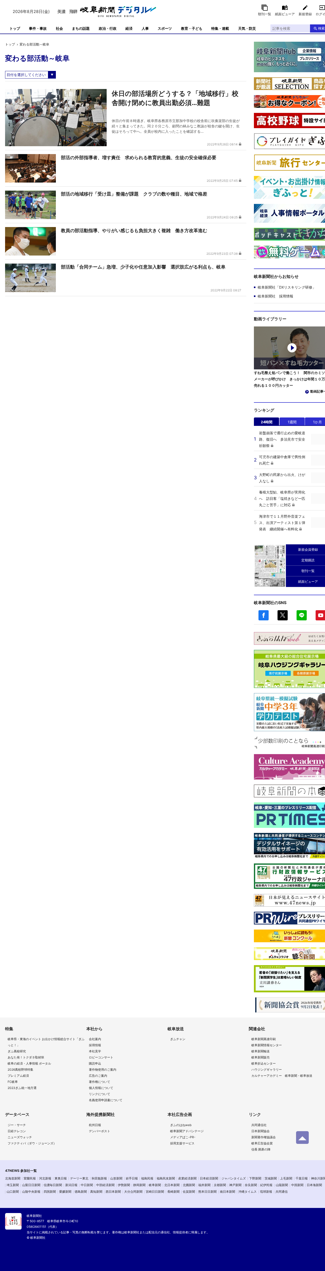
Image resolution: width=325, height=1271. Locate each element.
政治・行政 (108, 28)
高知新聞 (96, 1191)
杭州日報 (95, 1125)
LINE (302, 615)
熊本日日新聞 (207, 1191)
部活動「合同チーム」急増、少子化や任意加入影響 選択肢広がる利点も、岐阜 (143, 267)
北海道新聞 (12, 1178)
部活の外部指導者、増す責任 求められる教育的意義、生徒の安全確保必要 (138, 157)
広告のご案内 (98, 1076)
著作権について (99, 1082)
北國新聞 (189, 1185)
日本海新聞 (314, 1185)
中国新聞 (297, 1185)
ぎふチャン (177, 1039)
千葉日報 (302, 1178)
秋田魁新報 (99, 1178)
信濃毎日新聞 (53, 1185)
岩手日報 (132, 1178)
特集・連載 (220, 28)
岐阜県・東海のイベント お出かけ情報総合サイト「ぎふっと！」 (46, 1042)
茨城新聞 (271, 1178)
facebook (263, 615)
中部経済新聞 (105, 1185)
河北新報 (45, 1178)
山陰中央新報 (31, 1191)
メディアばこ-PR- (183, 1137)
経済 (129, 28)
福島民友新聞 (166, 1178)
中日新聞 (87, 1185)
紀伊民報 (266, 1185)
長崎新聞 (173, 1191)
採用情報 (95, 1045)
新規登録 (305, 14)
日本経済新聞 (209, 1178)
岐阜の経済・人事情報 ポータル (29, 1063)
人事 (145, 28)
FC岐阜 (13, 1082)
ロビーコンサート (101, 1057)
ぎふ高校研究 (17, 1051)
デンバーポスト (99, 1131)
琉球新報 (266, 1191)
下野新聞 (255, 1178)
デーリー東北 (79, 1178)
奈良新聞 (251, 1185)
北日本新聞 (172, 1185)
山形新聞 (116, 1178)
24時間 (266, 422)
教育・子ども (191, 28)
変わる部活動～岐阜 (34, 44)
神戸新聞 (235, 1185)
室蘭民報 (30, 1178)
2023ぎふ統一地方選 (22, 1088)
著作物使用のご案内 (102, 1069)
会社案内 (95, 1039)
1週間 (292, 422)
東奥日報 (61, 1178)
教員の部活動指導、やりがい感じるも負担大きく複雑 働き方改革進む (134, 230)
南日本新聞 (227, 1191)
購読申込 (95, 1063)
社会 (59, 28)
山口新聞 (13, 1191)
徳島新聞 (81, 1191)
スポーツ (165, 28)
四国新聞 (50, 1191)
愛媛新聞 (65, 1191)
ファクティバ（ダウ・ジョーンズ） (32, 1143)
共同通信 (281, 1191)
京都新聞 (220, 1185)
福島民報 (147, 1178)
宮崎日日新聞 (155, 1191)
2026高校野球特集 (20, 1069)
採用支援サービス (182, 1143)
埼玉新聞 (13, 1185)
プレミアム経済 (18, 1076)
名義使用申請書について (105, 1100)
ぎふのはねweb (180, 1125)
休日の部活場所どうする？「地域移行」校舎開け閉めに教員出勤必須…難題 (175, 98)
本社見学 (95, 1051)
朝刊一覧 (264, 14)
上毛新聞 (286, 1178)
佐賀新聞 (189, 1191)
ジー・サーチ (17, 1125)
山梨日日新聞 (31, 1185)
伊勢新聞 (124, 1185)
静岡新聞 (139, 1185)
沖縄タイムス (247, 1191)
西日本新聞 (113, 1191)
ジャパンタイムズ (233, 1178)
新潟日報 (71, 1185)
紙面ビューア (285, 14)
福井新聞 (204, 1185)
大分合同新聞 (133, 1191)
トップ (14, 28)
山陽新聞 (282, 1185)
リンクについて (99, 1094)
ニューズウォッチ (20, 1137)
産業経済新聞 (187, 1178)
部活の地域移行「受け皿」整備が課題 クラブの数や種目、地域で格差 (134, 194)
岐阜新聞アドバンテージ (187, 1131)
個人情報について (101, 1088)
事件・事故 (38, 28)
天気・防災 (247, 28)
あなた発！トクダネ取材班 (26, 1057)
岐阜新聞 (155, 1185)
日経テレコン (17, 1131)
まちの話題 (81, 28)
